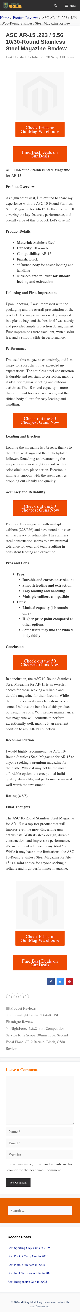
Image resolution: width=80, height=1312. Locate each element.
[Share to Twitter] (60, 984)
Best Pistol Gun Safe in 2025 (26, 1265)
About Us (63, 1302)
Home (4, 17)
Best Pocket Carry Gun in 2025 (28, 1256)
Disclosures (42, 1306)
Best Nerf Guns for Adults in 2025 (30, 1273)
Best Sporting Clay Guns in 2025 (29, 1248)
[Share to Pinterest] (69, 984)
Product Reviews (25, 17)
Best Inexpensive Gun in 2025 (27, 1281)
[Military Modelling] (13, 5)
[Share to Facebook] (51, 984)
